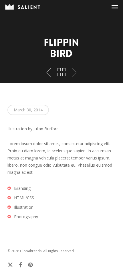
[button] (115, 7)
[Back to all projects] (61, 72)
